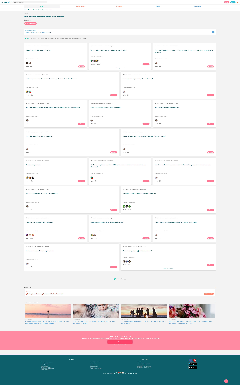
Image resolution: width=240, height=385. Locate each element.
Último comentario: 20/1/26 (32, 173)
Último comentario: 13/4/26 (96, 116)
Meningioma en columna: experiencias (40, 251)
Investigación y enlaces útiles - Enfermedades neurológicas (71, 38)
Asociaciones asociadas (45, 365)
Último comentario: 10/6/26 (32, 87)
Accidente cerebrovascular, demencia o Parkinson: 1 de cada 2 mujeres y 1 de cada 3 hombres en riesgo (47, 322)
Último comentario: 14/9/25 (161, 230)
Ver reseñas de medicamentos (142, 364)
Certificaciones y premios (94, 360)
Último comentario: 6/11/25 (129, 202)
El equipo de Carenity (45, 363)
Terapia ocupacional (33, 165)
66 (125, 152)
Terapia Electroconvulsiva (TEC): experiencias (42, 193)
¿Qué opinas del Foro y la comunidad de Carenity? (44, 294)
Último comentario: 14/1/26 (161, 173)
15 (28, 66)
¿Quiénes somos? (44, 360)
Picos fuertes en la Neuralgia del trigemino (105, 107)
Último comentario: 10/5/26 (129, 87)
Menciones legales (93, 364)
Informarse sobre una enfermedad (143, 363)
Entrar (232, 2)
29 (130, 209)
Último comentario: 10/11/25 (32, 202)
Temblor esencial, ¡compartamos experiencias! (139, 193)
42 (28, 95)
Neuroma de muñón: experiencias (167, 107)
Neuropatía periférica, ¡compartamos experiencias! (108, 50)
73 (28, 238)
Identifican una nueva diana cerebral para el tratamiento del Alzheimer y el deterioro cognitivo (190, 322)
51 (92, 238)
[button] (42, 6)
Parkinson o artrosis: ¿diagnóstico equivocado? (106, 222)
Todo (27, 38)
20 (28, 123)
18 (157, 123)
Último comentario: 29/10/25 (32, 230)
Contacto (92, 367)
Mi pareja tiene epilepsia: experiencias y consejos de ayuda (176, 222)
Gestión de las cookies (94, 366)
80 (28, 181)
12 (129, 264)
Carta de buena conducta (95, 363)
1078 (99, 64)
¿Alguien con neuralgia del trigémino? (39, 222)
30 (28, 267)
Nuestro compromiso (45, 369)
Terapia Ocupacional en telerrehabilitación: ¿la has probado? (144, 136)
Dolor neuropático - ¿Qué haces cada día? (137, 251)
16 (157, 66)
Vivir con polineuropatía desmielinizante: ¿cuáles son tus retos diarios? (51, 79)
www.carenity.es (110, 373)
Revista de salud (140, 360)
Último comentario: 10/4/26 (32, 144)
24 (28, 209)
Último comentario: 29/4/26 (32, 116)
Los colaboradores (44, 366)
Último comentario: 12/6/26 (96, 56)
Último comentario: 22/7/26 (32, 58)
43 (157, 238)
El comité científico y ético (46, 367)
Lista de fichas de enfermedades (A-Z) (144, 366)
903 (125, 209)
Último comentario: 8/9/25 (32, 259)
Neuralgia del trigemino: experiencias (39, 136)
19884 (93, 64)
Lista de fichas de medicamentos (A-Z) (144, 367)
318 (125, 264)
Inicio (25, 9)
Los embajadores (44, 364)
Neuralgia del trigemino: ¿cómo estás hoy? (138, 79)
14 (125, 95)
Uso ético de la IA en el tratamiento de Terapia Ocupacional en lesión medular (183, 165)
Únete (226, 2)
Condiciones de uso (93, 365)
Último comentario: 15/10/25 (96, 230)
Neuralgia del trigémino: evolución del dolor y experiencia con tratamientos (53, 107)
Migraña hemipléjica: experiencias (38, 50)
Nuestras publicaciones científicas (47, 368)
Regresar (26, 13)
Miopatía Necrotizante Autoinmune (38, 32)
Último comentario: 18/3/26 (129, 144)
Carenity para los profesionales (96, 368)
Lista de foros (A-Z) (140, 365)
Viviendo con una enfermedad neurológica (43, 38)
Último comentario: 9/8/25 (128, 257)
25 (93, 181)
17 (157, 181)
